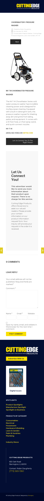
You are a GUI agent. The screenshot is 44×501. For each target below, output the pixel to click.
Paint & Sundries (13, 433)
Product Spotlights (14, 405)
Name (9, 314)
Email (20, 314)
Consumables (12, 421)
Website (31, 314)
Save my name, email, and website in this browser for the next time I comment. (21, 327)
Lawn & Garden (12, 431)
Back (17, 42)
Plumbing (10, 436)
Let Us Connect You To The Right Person (22, 141)
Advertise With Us (16, 359)
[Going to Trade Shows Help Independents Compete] (42, 250)
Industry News (12, 442)
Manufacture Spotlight (16, 407)
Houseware (11, 426)
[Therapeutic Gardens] (1, 250)
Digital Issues (16, 391)
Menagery (31, 495)
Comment (11, 288)
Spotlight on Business (15, 410)
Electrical (10, 423)
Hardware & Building (15, 428)
